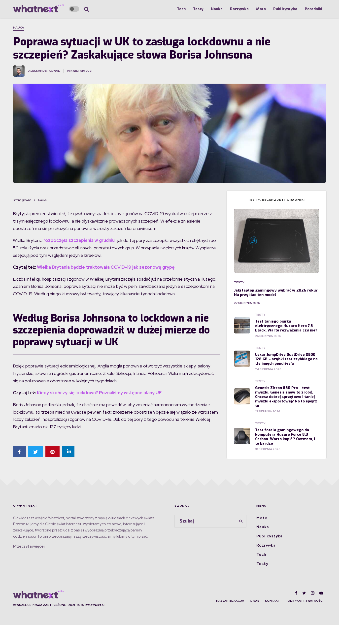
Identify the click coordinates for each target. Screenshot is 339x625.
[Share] (19, 451)
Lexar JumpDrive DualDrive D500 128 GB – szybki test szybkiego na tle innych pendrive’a (286, 359)
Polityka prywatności (304, 601)
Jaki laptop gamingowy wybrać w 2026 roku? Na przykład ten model (276, 292)
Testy (198, 8)
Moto (261, 8)
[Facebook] (296, 593)
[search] (241, 521)
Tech (181, 8)
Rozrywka (239, 8)
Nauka (217, 8)
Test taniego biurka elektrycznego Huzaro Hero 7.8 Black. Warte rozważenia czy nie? (286, 325)
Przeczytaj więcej (28, 546)
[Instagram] (312, 593)
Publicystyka (285, 8)
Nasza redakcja (230, 601)
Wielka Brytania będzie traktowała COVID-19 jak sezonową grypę (105, 267)
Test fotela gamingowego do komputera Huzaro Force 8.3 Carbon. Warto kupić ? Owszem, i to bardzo (285, 437)
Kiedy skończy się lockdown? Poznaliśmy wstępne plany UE (99, 392)
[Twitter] (304, 593)
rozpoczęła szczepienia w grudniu (78, 240)
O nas (254, 601)
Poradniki (313, 8)
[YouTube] (321, 593)
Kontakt (272, 601)
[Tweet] (35, 451)
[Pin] (52, 451)
